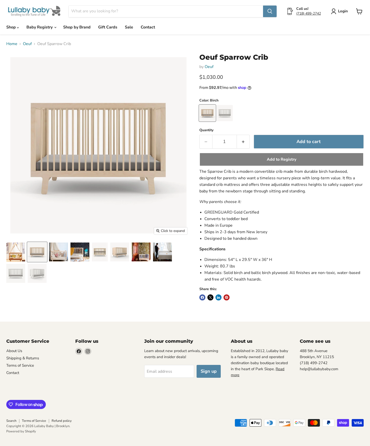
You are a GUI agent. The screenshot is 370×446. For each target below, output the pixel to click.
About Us (14, 350)
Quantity (206, 130)
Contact (148, 27)
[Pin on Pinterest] (227, 297)
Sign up (209, 371)
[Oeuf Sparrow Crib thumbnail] (16, 252)
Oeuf (27, 44)
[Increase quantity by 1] (243, 142)
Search (11, 421)
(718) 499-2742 (308, 13)
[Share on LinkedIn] (218, 297)
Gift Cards (107, 27)
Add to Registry (281, 159)
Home (11, 44)
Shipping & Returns (22, 358)
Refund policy (62, 421)
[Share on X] (210, 297)
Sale (129, 27)
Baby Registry (40, 27)
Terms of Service (20, 365)
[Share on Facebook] (202, 297)
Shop (11, 27)
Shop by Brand (77, 27)
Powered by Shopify (21, 431)
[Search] (270, 11)
